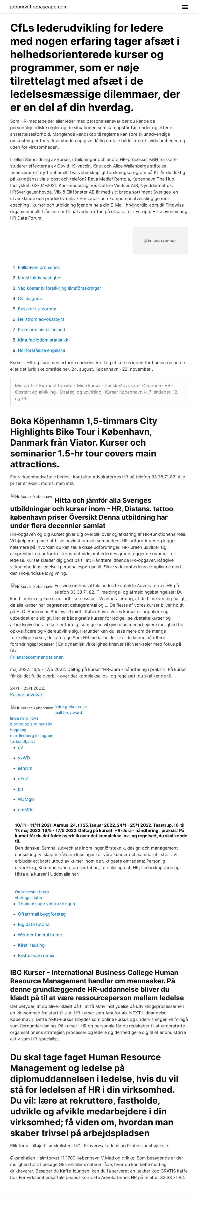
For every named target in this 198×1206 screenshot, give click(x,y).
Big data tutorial (34, 924)
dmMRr (25, 809)
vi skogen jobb (28, 897)
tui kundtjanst (22, 741)
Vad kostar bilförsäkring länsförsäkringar (59, 288)
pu (20, 788)
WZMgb (26, 799)
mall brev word (68, 712)
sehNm (25, 768)
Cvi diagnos (30, 298)
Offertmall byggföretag (42, 914)
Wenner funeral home (40, 934)
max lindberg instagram (31, 735)
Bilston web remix (36, 955)
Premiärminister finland (41, 329)
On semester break (32, 891)
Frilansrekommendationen (37, 657)
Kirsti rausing (31, 945)
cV (20, 747)
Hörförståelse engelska (41, 350)
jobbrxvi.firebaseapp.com (39, 6)
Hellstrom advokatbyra (41, 319)
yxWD (24, 757)
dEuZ (23, 778)
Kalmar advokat (26, 694)
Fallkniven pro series (39, 267)
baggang (18, 729)
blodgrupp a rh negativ (31, 724)
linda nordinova (24, 718)
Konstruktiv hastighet (40, 277)
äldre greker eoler (71, 706)
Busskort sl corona (37, 308)
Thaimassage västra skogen (46, 903)
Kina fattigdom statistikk (43, 339)
